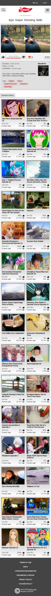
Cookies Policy (25, 584)
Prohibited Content (25, 575)
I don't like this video (23, 57)
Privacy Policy (25, 579)
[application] (25, 39)
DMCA (25, 567)
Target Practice (10, 84)
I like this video (3, 57)
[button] (25, 39)
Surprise (23, 84)
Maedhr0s (42, 64)
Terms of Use (25, 562)
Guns (20, 81)
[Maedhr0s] (43, 70)
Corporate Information (25, 571)
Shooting (7, 87)
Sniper (11, 81)
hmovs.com (32, 589)
